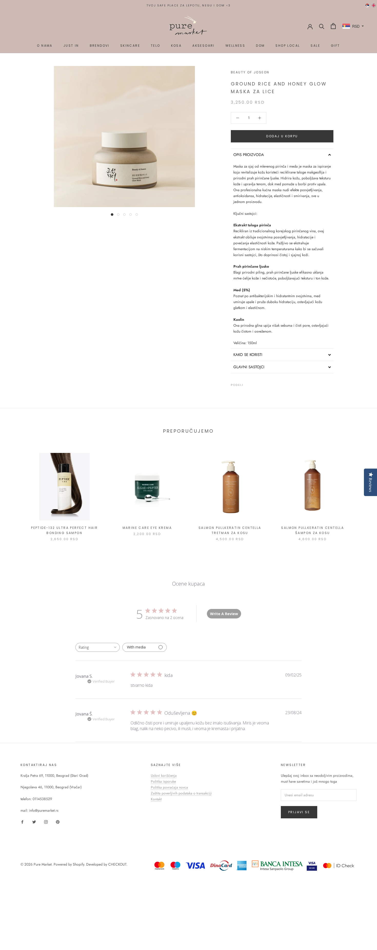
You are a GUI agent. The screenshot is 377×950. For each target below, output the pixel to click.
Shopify (78, 864)
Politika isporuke (163, 781)
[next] (361, 491)
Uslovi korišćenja (164, 775)
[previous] (16, 491)
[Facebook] (248, 383)
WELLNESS (235, 45)
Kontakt (156, 799)
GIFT (335, 45)
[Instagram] (46, 822)
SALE (315, 45)
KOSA (176, 45)
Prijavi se (299, 812)
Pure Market (43, 864)
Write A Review (224, 613)
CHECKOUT (117, 864)
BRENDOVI (100, 45)
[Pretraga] (321, 26)
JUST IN (71, 45)
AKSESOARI (203, 45)
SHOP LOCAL (287, 45)
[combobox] (97, 647)
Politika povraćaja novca (169, 787)
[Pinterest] (261, 383)
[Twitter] (254, 383)
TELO (155, 45)
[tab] (282, 155)
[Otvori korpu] (333, 26)
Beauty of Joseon (250, 72)
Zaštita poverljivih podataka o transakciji (181, 793)
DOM (260, 45)
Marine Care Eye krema (147, 528)
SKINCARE (130, 45)
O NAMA (44, 45)
